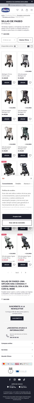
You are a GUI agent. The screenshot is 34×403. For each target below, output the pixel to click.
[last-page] (25, 272)
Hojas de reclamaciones (21, 398)
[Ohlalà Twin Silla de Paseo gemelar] (9, 171)
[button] (8, 40)
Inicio (3, 15)
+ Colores (28, 71)
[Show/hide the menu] (32, 10)
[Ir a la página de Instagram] (15, 379)
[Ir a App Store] (23, 387)
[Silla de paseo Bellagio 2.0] (25, 62)
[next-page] (21, 272)
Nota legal (19, 396)
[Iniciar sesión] (22, 10)
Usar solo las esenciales (17, 223)
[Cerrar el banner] (31, 178)
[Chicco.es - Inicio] (5, 10)
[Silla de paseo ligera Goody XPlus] (9, 244)
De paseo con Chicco (9, 17)
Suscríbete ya (17, 318)
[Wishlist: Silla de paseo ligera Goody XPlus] (30, 228)
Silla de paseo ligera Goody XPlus (8, 257)
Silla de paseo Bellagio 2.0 (22, 75)
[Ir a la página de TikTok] (24, 379)
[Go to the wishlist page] (17, 10)
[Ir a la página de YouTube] (19, 379)
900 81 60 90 (14, 337)
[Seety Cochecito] (25, 171)
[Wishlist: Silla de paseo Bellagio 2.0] (30, 83)
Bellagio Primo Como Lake (7, 75)
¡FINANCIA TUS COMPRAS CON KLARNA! (17, 1)
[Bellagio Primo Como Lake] (9, 62)
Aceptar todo (17, 216)
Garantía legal (26, 396)
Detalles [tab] (18, 183)
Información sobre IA (17, 398)
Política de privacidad (9, 396)
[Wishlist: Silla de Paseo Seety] (14, 228)
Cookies (7, 398)
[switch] (16, 46)
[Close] (32, 1)
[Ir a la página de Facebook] (10, 379)
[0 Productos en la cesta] (27, 10)
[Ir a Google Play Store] (11, 387)
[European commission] (20, 370)
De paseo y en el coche (23, 15)
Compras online (6, 343)
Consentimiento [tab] (7, 183)
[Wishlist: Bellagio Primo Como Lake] (14, 83)
